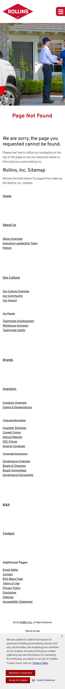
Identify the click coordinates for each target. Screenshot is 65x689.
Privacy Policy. (41, 663)
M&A (6, 505)
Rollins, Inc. (26, 622)
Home (7, 196)
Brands (8, 360)
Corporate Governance (15, 454)
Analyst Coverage (14, 446)
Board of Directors (14, 466)
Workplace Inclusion (15, 325)
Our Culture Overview (16, 291)
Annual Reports (12, 437)
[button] (43, 680)
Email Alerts (10, 570)
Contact (8, 534)
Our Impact (10, 300)
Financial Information (14, 420)
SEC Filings (10, 441)
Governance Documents (18, 475)
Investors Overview (15, 403)
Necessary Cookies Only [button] (20, 673)
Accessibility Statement (17, 601)
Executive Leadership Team (20, 243)
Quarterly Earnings (14, 428)
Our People (9, 313)
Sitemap (8, 597)
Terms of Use (11, 583)
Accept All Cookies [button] (18, 680)
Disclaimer (9, 592)
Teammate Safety (14, 330)
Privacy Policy (12, 588)
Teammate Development (18, 321)
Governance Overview (16, 461)
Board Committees (14, 470)
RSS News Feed (13, 579)
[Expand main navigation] (60, 11)
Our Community (13, 296)
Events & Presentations (17, 407)
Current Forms (12, 432)
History (7, 248)
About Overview (13, 239)
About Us (9, 225)
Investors (9, 389)
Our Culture (11, 278)
